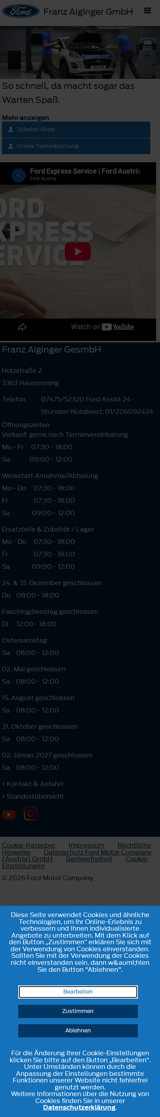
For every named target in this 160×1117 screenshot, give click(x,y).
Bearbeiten (78, 992)
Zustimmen (78, 1011)
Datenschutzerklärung (79, 1107)
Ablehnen (78, 1031)
